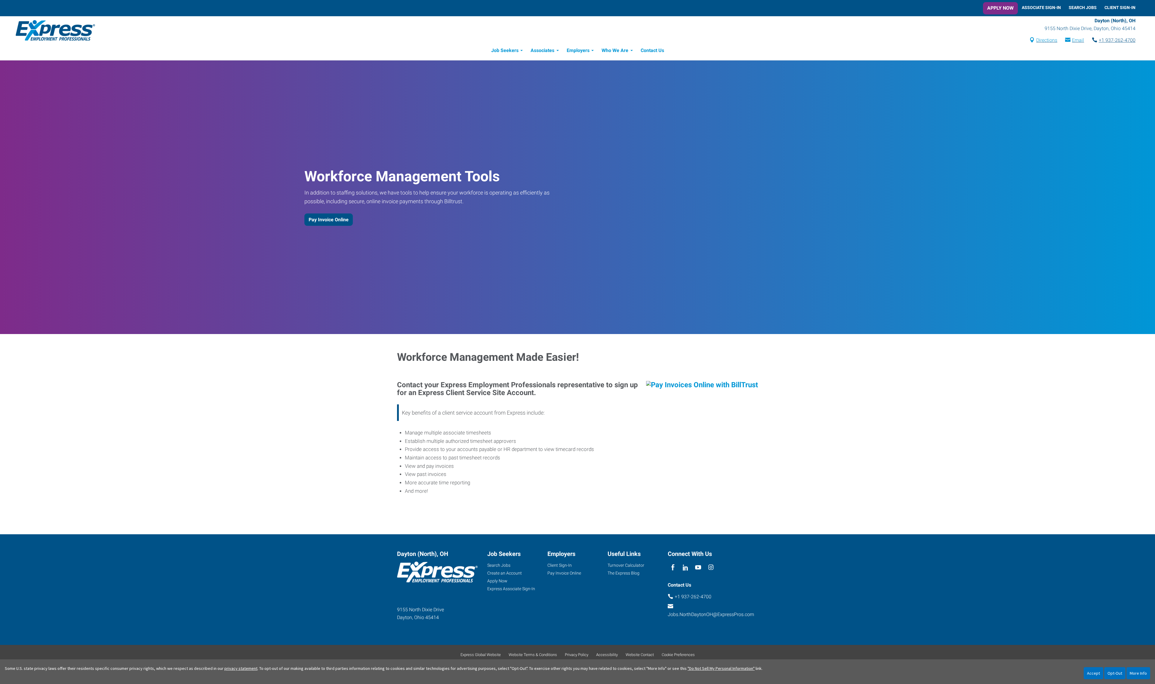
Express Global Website (480, 654)
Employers (578, 50)
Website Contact (640, 654)
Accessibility (607, 654)
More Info (1138, 673)
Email (1078, 40)
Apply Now (1000, 8)
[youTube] (698, 567)
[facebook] (673, 567)
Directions (1046, 40)
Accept (1093, 673)
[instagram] (711, 567)
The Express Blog (623, 573)
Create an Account (504, 573)
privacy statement (240, 668)
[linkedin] (685, 567)
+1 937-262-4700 (1117, 40)
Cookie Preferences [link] (678, 654)
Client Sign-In (1119, 7)
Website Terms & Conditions (533, 654)
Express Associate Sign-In (511, 588)
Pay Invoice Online (329, 219)
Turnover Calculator (626, 565)
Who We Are (615, 50)
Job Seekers (505, 50)
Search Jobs (1083, 7)
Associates (542, 50)
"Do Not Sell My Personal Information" (721, 668)
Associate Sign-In (1041, 7)
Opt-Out (1114, 673)
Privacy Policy (576, 654)
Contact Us (652, 50)
